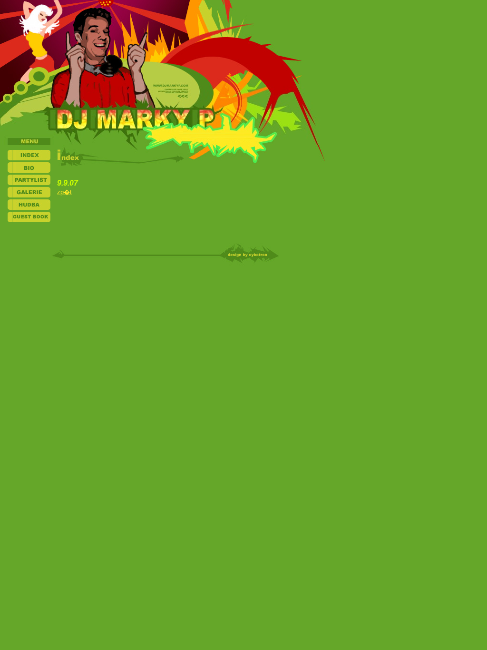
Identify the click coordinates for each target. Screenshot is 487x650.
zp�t (64, 192)
